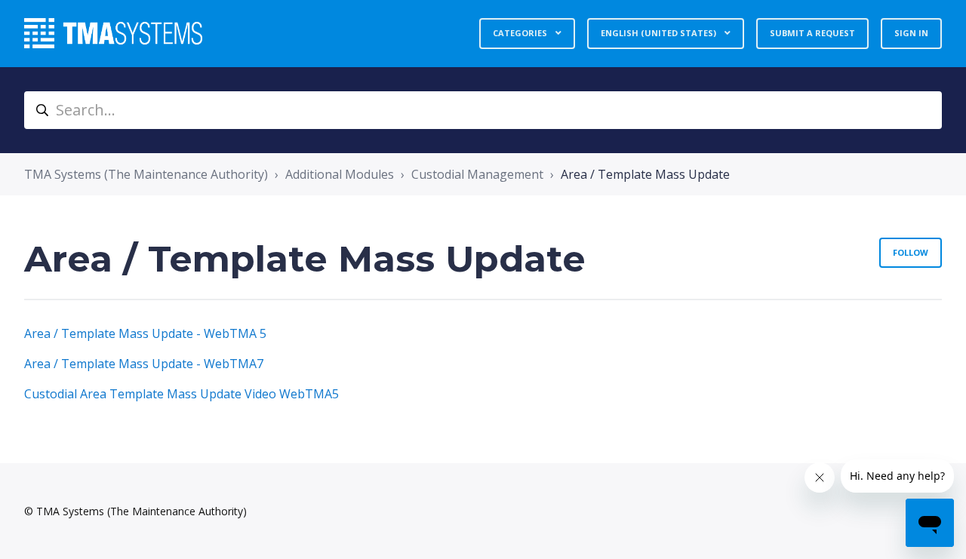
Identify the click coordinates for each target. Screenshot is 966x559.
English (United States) (659, 32)
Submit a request (812, 32)
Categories (521, 32)
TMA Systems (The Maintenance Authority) (146, 174)
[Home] (113, 33)
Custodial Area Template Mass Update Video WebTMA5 (181, 393)
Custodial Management (477, 174)
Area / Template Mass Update (645, 174)
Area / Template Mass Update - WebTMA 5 (145, 333)
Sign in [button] (911, 32)
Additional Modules (339, 174)
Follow (910, 252)
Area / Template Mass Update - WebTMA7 (143, 363)
